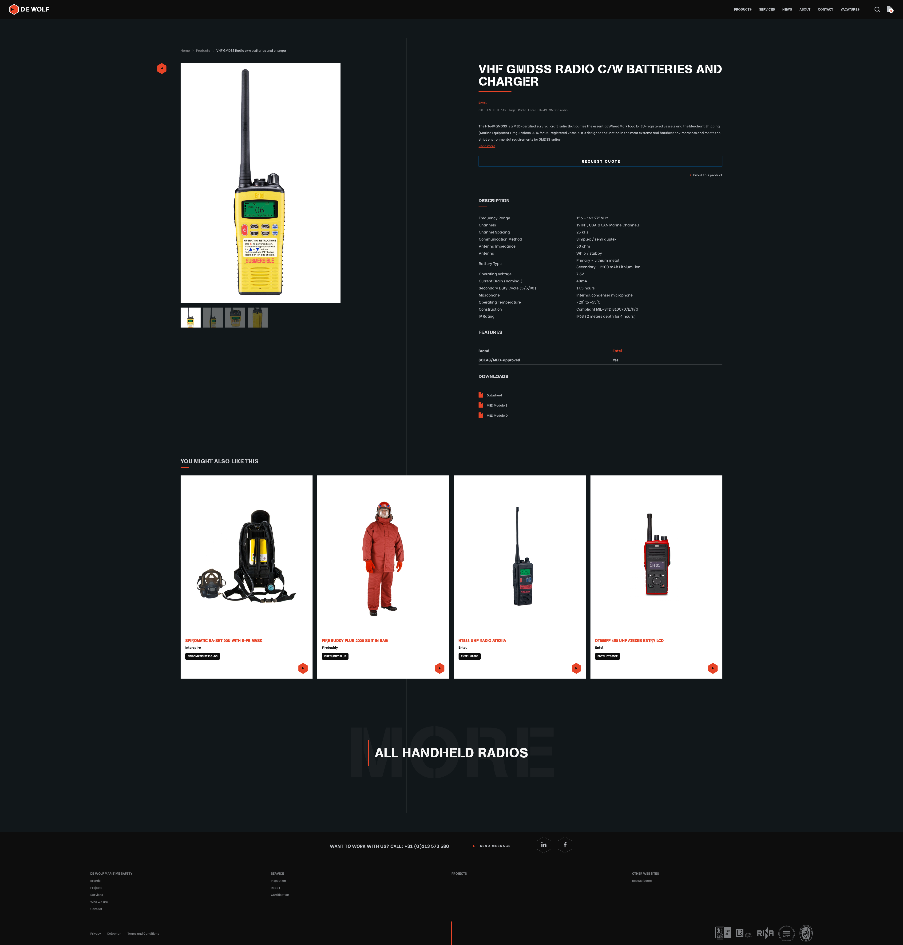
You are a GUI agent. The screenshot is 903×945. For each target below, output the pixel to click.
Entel (483, 102)
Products (743, 10)
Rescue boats (642, 880)
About (805, 10)
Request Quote (601, 161)
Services (767, 10)
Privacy (95, 933)
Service (277, 873)
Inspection (278, 880)
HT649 (542, 109)
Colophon (114, 933)
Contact (825, 10)
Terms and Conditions (143, 933)
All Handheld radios (451, 753)
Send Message (495, 845)
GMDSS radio (558, 109)
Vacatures (850, 10)
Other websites (645, 873)
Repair (275, 887)
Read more (487, 145)
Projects (96, 887)
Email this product (707, 174)
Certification (280, 894)
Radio (522, 109)
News (787, 10)
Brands (95, 880)
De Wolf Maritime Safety (111, 873)
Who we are (99, 901)
